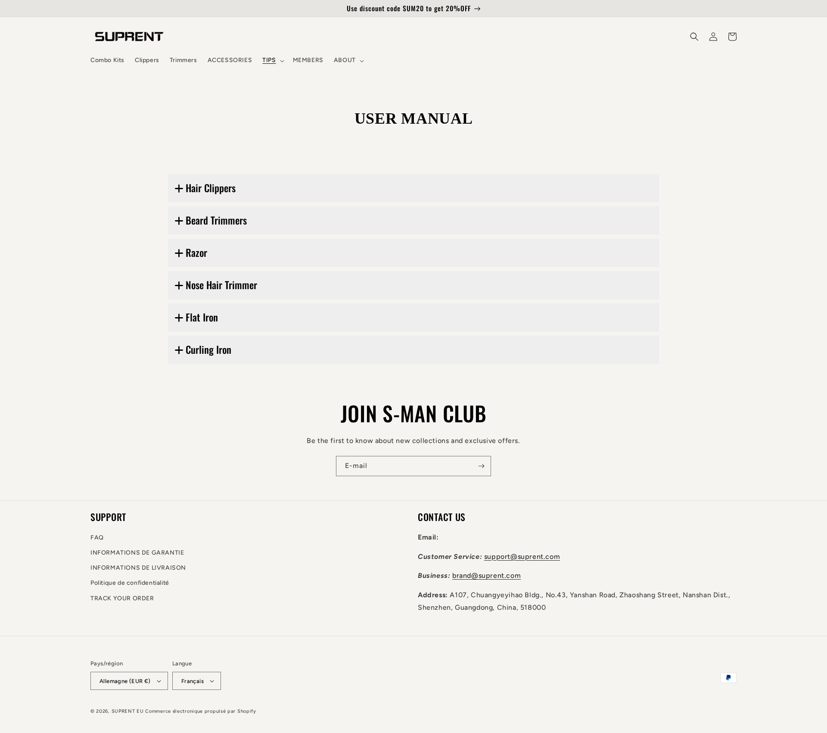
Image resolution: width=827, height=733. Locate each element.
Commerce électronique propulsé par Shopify (200, 711)
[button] (272, 60)
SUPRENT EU (128, 711)
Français (192, 681)
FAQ (97, 537)
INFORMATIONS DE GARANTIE (137, 552)
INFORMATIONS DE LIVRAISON (138, 567)
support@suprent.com (522, 556)
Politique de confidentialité (129, 582)
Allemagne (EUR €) (125, 681)
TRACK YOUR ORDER (122, 598)
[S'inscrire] (481, 466)
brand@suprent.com (486, 575)
